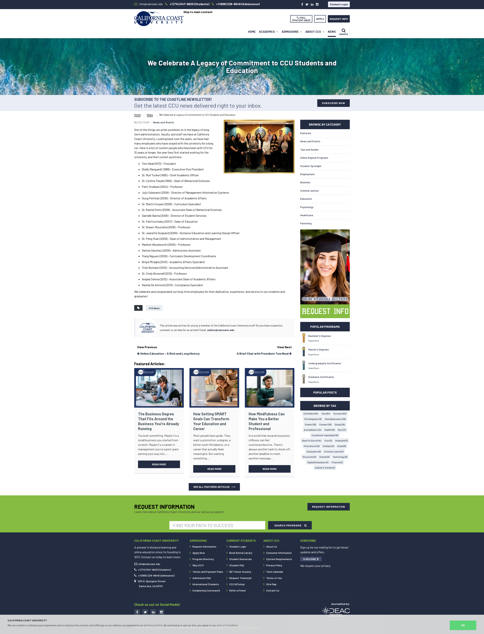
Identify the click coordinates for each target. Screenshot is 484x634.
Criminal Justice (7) (334, 451)
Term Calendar (274, 571)
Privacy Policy (274, 565)
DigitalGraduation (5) (317, 462)
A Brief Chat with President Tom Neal (263, 353)
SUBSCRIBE (310, 559)
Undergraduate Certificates (324, 363)
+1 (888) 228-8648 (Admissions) (156, 575)
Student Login (339, 4)
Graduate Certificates (321, 376)
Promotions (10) (312, 446)
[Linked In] (153, 612)
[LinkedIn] (312, 4)
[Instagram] (317, 4)
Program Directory (203, 559)
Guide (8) (341, 446)
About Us (271, 546)
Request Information (204, 546)
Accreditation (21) (312, 429)
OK (463, 625)
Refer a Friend (237, 590)
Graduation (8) (313, 451)
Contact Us (272, 590)
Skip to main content (198, 12)
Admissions (290, 31)
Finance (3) (337, 462)
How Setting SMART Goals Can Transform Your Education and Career (211, 421)
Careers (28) (325, 424)
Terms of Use (274, 578)
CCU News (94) (310, 413)
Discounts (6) (309, 456)
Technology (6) (340, 456)
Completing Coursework (206, 590)
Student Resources (240, 559)
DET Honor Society (240, 571)
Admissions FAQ (201, 578)
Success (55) (339, 413)
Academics (267, 31)
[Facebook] (302, 4)
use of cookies (227, 625)
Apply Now (198, 552)
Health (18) (329, 429)
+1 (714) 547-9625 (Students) (154, 569)
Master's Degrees (318, 349)
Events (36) (310, 424)
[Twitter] (307, 4)
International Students (205, 584)
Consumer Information (279, 552)
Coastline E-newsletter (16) (325, 435)
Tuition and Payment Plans (207, 571)
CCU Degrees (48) (313, 419)
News (332, 31)
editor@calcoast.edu (220, 330)
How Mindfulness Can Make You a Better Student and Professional (267, 421)
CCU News (154, 308)
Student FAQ (236, 565)
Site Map (271, 584)
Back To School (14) (311, 440)
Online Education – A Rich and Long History (170, 353)
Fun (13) (328, 440)
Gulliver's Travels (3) (325, 467)
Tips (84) (325, 413)
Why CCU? (198, 565)
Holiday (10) (328, 446)
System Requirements (279, 559)
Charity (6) (324, 456)
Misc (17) (342, 429)
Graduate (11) (341, 440)
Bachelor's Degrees (319, 335)
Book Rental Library (240, 552)
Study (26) (340, 424)
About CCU (313, 31)
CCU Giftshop (237, 584)
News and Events (163, 122)
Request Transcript (240, 578)
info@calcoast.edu (149, 564)
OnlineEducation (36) (335, 419)
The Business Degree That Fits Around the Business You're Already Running (158, 421)
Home (252, 31)
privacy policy (153, 625)
